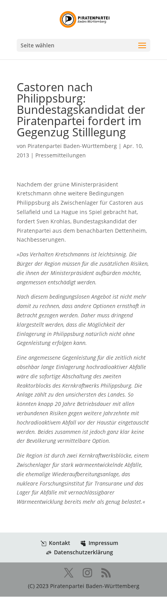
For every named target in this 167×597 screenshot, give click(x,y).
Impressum (103, 543)
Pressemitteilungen (60, 155)
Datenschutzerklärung (83, 552)
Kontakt (59, 543)
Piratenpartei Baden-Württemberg (72, 146)
